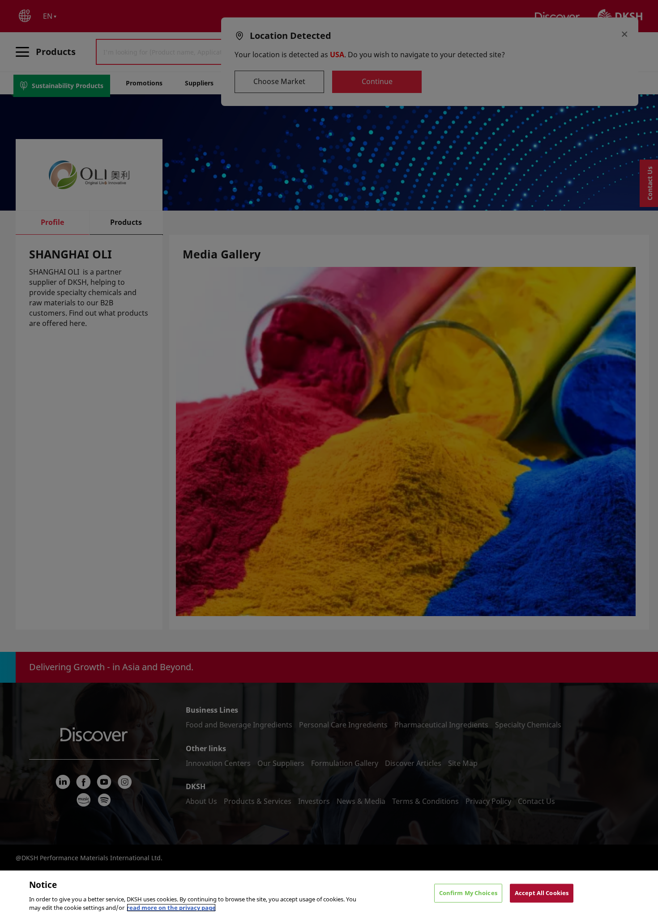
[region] (329, 894)
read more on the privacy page (171, 908)
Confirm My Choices (468, 893)
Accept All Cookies (541, 893)
